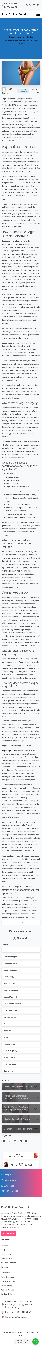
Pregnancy (8, 1037)
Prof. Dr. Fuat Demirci (15, 14)
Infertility (7, 1031)
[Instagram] (38, 5)
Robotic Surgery (10, 1044)
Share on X (22, 938)
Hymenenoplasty (10, 1051)
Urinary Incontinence (12, 950)
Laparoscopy (9, 977)
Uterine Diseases (10, 1010)
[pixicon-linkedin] (8, 1191)
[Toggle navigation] (38, 14)
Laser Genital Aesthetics (13, 1004)
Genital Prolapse (10, 970)
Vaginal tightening (9, 750)
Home (11, 37)
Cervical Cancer (10, 1017)
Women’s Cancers (11, 990)
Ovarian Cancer (10, 1071)
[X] (30, 5)
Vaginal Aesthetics (25, 37)
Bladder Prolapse (10, 963)
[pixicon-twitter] (3, 1191)
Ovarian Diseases (10, 1024)
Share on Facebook (22, 931)
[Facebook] (26, 5)
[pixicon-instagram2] (12, 1191)
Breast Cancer (9, 1057)
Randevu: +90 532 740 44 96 (11, 5)
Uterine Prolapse (10, 957)
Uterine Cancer (10, 1064)
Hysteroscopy (9, 983)
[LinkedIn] (34, 5)
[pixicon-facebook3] (17, 1191)
